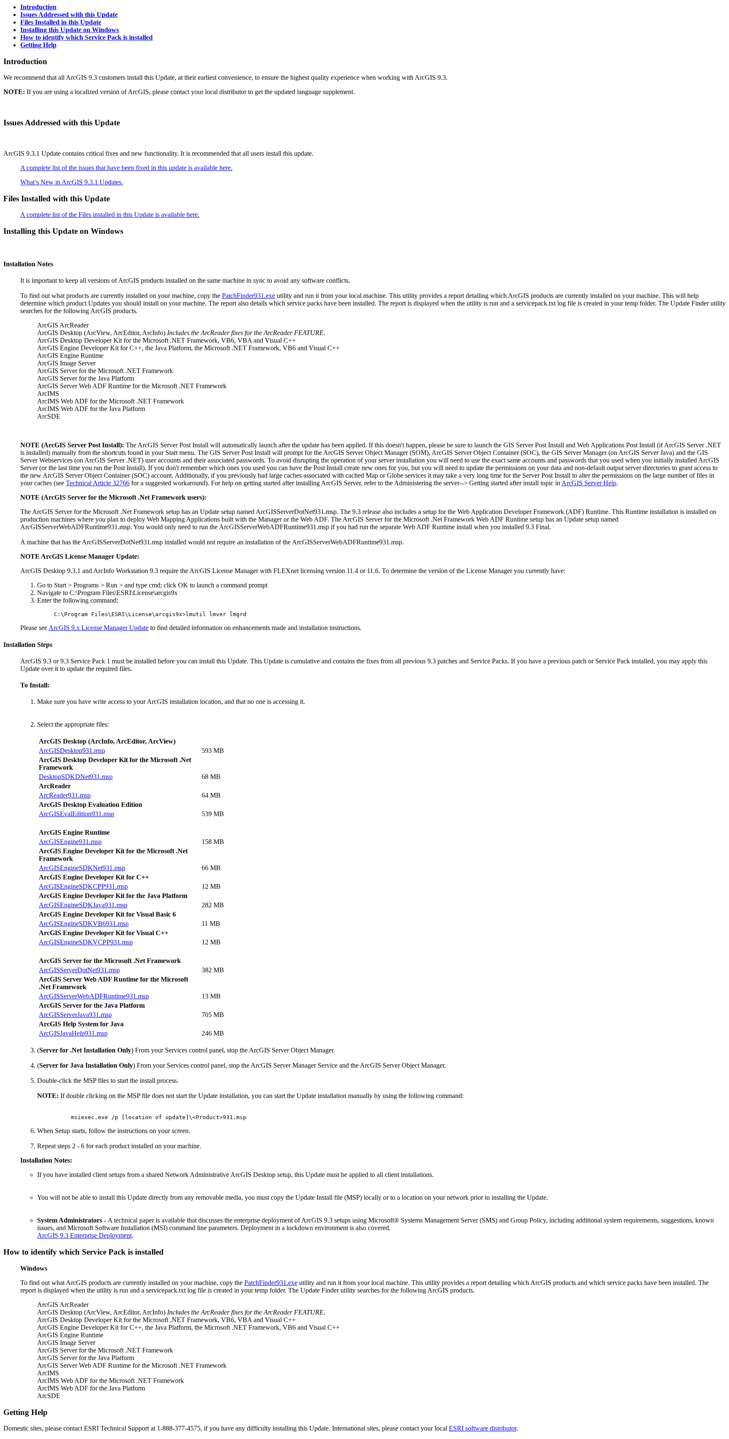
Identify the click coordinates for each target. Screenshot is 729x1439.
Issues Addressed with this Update (69, 14)
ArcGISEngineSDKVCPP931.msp (86, 942)
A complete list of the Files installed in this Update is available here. (110, 214)
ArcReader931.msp (65, 795)
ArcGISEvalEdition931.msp (76, 813)
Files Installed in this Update (60, 22)
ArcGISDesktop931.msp (72, 750)
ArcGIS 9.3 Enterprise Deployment (84, 1235)
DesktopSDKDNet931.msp (76, 776)
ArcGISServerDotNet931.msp (79, 970)
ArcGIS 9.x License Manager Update (98, 627)
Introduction (38, 7)
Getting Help (38, 45)
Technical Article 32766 (98, 483)
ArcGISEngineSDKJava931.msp (83, 905)
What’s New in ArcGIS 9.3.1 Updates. (71, 182)
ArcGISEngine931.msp (70, 841)
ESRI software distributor (482, 1428)
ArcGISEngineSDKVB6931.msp (84, 923)
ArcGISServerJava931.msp (75, 1014)
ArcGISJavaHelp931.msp (73, 1033)
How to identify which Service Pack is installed (86, 37)
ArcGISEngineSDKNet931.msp (82, 867)
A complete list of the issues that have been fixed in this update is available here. (126, 167)
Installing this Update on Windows (69, 29)
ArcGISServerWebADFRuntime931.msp (94, 996)
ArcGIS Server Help (589, 483)
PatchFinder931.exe (248, 295)
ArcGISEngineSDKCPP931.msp (83, 886)
